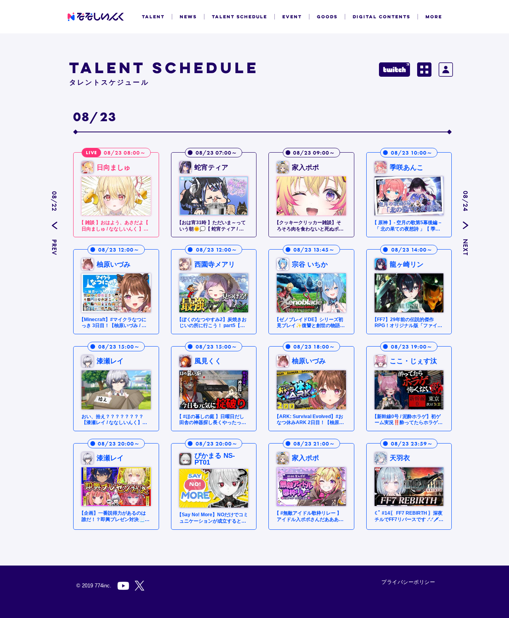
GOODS (327, 16)
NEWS (188, 16)
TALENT (153, 16)
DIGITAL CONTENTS (381, 16)
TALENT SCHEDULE (239, 16)
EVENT (292, 16)
